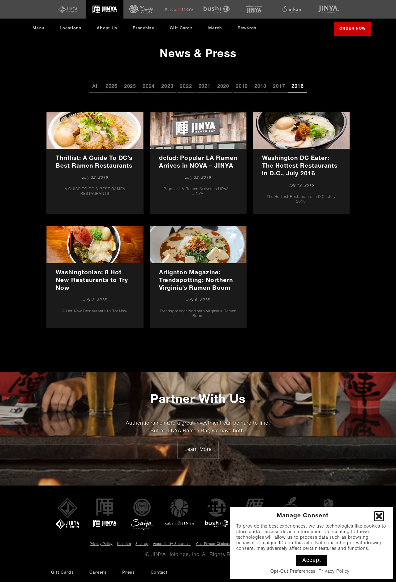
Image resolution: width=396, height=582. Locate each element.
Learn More (201, 452)
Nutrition (124, 544)
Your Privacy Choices (213, 544)
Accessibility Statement (172, 544)
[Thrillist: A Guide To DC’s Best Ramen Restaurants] (95, 162)
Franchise (143, 29)
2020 (223, 86)
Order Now (355, 31)
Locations (70, 29)
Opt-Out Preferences (293, 572)
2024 (149, 86)
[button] (379, 516)
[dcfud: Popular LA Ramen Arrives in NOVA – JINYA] (198, 162)
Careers (98, 573)
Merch (217, 30)
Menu (38, 29)
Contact (159, 573)
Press (128, 573)
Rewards (247, 29)
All (95, 86)
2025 (130, 86)
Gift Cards (181, 29)
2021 (205, 86)
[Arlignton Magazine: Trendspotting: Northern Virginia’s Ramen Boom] (198, 277)
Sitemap (142, 544)
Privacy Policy (334, 572)
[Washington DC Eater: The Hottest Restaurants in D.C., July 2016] (301, 162)
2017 (279, 86)
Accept (311, 560)
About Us (107, 29)
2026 (111, 86)
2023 (167, 86)
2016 (297, 86)
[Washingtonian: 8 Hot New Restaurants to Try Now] (95, 277)
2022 (186, 86)
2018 (260, 86)
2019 (242, 86)
